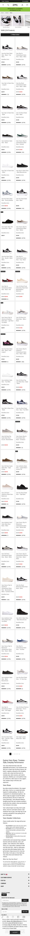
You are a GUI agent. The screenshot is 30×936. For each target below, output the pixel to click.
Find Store (25, 911)
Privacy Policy (7, 924)
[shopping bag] (27, 5)
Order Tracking (5, 1)
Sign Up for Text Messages (8, 897)
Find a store (4, 909)
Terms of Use (20, 904)
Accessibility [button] (25, 1)
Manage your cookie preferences (14, 921)
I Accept (15, 932)
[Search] (8, 5)
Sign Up (4, 894)
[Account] (22, 4)
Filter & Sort (15, 34)
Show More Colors (5, 59)
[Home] (15, 5)
